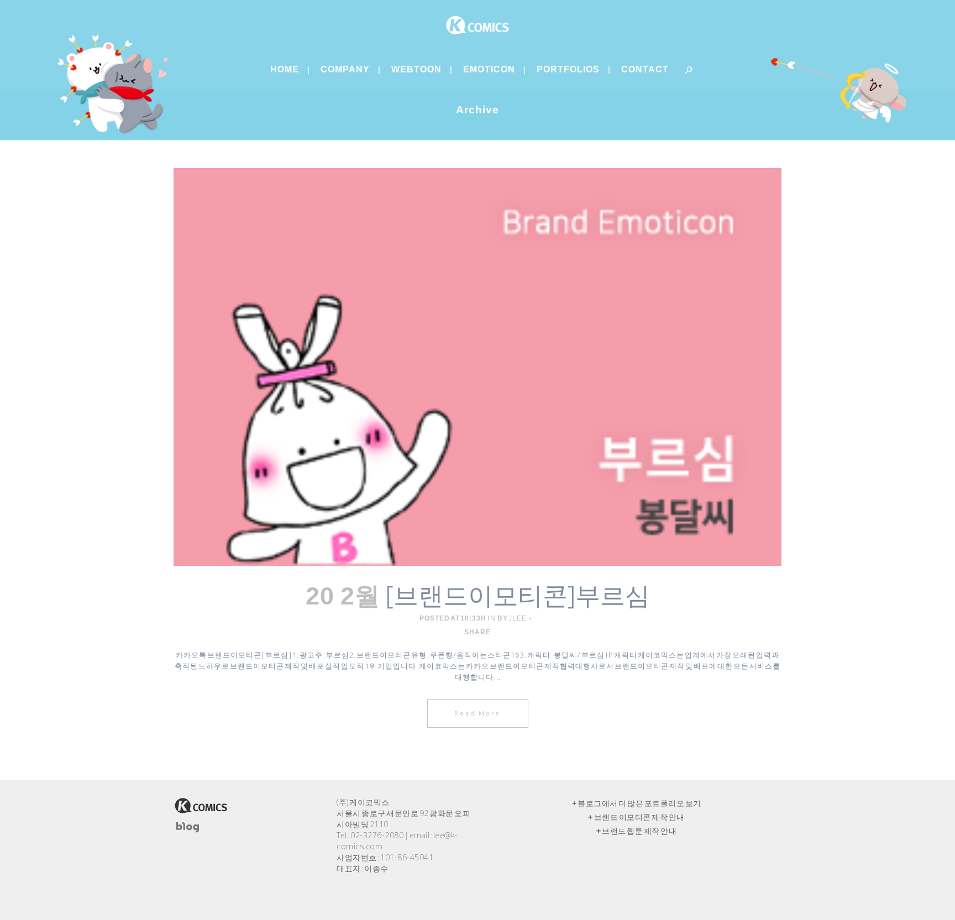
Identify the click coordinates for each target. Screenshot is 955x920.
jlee (517, 618)
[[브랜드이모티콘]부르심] (477, 367)
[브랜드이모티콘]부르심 (517, 595)
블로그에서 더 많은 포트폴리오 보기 (639, 803)
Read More (477, 713)
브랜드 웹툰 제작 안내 (639, 831)
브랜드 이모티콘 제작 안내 (639, 817)
